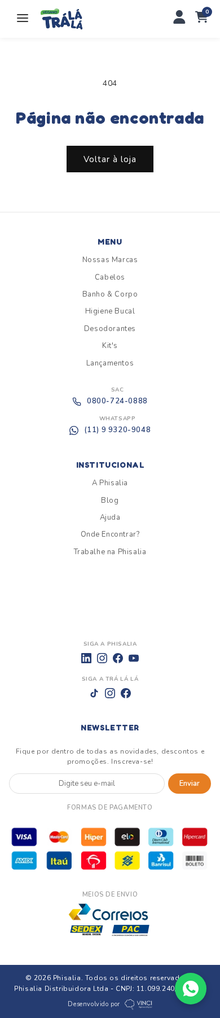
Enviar (189, 783)
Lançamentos (110, 363)
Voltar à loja (110, 159)
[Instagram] (102, 658)
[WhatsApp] (190, 988)
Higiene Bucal (110, 311)
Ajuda (110, 517)
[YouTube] (134, 658)
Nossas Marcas (110, 260)
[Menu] (22, 19)
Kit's (110, 346)
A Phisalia (110, 483)
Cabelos (110, 277)
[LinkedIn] (86, 658)
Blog (109, 500)
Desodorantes (110, 329)
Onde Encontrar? (110, 534)
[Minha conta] (179, 19)
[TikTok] (94, 693)
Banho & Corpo (110, 294)
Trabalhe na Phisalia (110, 552)
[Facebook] (118, 658)
